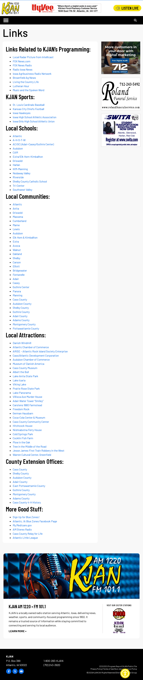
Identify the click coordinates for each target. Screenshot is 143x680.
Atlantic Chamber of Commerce (31, 347)
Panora (17, 291)
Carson (17, 262)
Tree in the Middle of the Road (29, 446)
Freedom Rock (21, 409)
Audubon (18, 148)
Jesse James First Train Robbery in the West (38, 450)
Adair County (20, 316)
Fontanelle (19, 274)
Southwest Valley (22, 189)
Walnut (17, 249)
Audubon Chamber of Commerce (31, 359)
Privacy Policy (96, 669)
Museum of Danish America (28, 363)
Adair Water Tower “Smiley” (28, 401)
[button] (6, 20)
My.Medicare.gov (22, 525)
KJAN (9, 656)
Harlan (16, 164)
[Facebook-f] (8, 671)
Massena (18, 216)
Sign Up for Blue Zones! (26, 517)
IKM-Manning (20, 169)
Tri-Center (18, 185)
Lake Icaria (19, 380)
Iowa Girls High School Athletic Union (34, 121)
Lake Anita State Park (25, 376)
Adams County (21, 320)
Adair (16, 278)
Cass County (20, 299)
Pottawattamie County (26, 328)
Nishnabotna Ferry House (27, 430)
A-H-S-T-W (19, 140)
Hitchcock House (22, 425)
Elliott (16, 266)
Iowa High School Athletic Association (34, 117)
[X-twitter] (15, 671)
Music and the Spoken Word (28, 90)
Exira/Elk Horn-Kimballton (28, 156)
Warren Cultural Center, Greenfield (32, 454)
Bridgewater (20, 270)
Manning (17, 295)
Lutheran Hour (21, 86)
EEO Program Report (113, 666)
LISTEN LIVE (130, 8)
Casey (16, 282)
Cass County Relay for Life (28, 533)
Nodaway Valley (21, 173)
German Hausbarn (23, 413)
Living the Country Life (26, 81)
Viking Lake (19, 384)
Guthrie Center (21, 287)
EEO (101, 666)
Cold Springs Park (23, 434)
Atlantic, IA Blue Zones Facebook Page (35, 521)
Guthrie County (21, 311)
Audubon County (22, 303)
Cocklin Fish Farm (23, 438)
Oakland (17, 253)
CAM (15, 152)
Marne (16, 225)
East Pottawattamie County (29, 485)
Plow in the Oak (21, 442)
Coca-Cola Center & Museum (29, 417)
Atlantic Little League (25, 537)
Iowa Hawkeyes (22, 113)
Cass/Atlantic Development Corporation (36, 355)
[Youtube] (21, 671)
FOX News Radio (22, 65)
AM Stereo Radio (22, 529)
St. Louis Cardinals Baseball (28, 104)
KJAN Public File (130, 666)
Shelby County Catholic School (30, 181)
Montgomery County (24, 324)
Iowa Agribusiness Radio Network (32, 73)
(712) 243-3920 (52, 665)
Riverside (18, 177)
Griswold (17, 160)
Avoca (16, 245)
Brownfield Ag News (24, 77)
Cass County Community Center (31, 421)
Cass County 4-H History (27, 502)
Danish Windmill (22, 343)
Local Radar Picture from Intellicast (33, 57)
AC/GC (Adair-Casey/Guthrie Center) (33, 144)
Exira (16, 241)
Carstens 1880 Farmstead (27, 405)
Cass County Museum (25, 368)
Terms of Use (108, 669)
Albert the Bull (21, 372)
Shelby (16, 258)
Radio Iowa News (22, 69)
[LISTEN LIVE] (118, 8)
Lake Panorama (22, 392)
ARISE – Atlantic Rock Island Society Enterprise (40, 351)
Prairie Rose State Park (26, 388)
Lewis (16, 229)
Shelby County (21, 307)
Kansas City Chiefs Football (28, 109)
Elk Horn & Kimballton (25, 237)
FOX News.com (21, 61)
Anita (16, 208)
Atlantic (17, 136)
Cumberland (19, 220)
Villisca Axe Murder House (27, 396)
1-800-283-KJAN (53, 660)
